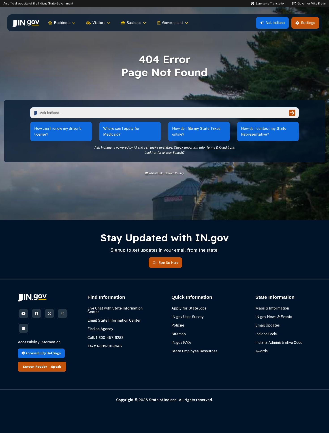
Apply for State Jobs (188, 308)
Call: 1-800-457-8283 (106, 338)
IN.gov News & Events (273, 317)
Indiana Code (266, 334)
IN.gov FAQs (181, 342)
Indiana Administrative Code (278, 342)
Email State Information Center (114, 320)
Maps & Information (272, 308)
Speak (56, 367)
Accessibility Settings (43, 353)
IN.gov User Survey (187, 317)
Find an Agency (100, 329)
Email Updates (267, 325)
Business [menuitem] (133, 23)
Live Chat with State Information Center (115, 310)
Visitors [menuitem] (98, 23)
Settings (308, 23)
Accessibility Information (39, 342)
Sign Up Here (168, 262)
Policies (178, 325)
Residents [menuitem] (62, 23)
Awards (261, 351)
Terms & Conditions (220, 147)
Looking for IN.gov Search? (164, 152)
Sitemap (178, 334)
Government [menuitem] (172, 23)
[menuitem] (26, 23)
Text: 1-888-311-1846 (105, 346)
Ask (275, 23)
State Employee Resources (194, 351)
